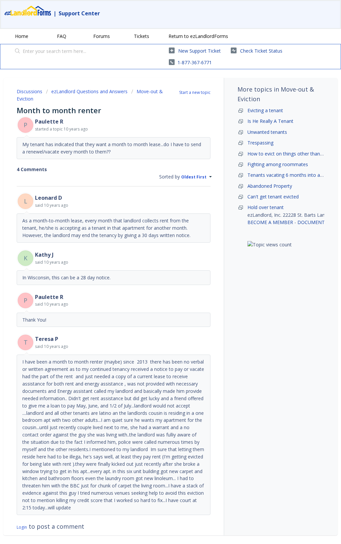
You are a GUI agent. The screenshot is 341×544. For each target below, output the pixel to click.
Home (21, 36)
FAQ (61, 36)
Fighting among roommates (277, 164)
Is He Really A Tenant (270, 121)
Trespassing (260, 142)
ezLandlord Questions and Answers (89, 91)
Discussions (29, 91)
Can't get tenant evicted (273, 196)
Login (22, 527)
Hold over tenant (265, 207)
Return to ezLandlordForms (198, 36)
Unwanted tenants (267, 132)
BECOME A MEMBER (270, 222)
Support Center (79, 13)
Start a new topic (194, 92)
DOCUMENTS (312, 222)
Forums (101, 36)
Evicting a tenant (265, 110)
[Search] (17, 51)
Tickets (141, 36)
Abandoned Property (269, 186)
